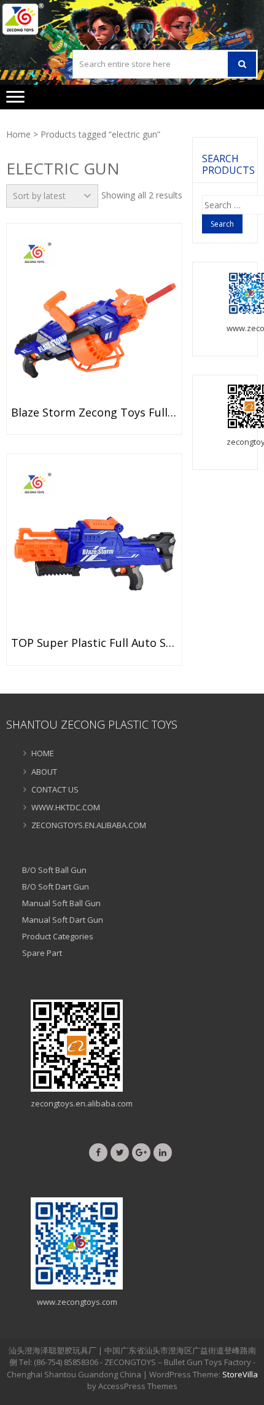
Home (18, 134)
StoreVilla (240, 1374)
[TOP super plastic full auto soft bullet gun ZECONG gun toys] (94, 548)
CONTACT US (55, 789)
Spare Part (42, 952)
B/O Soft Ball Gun (54, 869)
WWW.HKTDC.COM (65, 807)
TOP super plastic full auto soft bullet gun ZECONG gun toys (94, 643)
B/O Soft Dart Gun (55, 886)
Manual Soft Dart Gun (62, 919)
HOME (42, 753)
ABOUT (44, 771)
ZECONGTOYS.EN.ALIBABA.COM (88, 825)
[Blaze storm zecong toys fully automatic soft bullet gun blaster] (94, 318)
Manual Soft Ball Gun (61, 903)
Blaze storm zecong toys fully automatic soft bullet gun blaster (94, 413)
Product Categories (57, 936)
